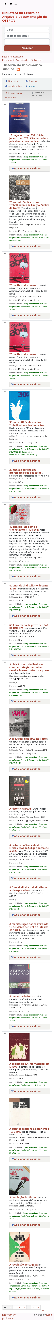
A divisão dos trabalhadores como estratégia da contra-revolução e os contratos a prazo (29, 667)
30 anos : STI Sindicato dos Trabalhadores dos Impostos (26, 423)
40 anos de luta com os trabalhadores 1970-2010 (24, 528)
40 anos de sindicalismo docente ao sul (28, 587)
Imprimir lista (15, 86)
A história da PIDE (20, 809)
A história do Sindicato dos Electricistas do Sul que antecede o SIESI (29, 848)
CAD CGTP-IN (5, 4)
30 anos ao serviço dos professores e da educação (25, 471)
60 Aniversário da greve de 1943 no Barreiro (28, 626)
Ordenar (31, 86)
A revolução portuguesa (24, 1265)
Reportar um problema (9, 1316)
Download (33, 81)
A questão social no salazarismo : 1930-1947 (29, 1130)
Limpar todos (11, 97)
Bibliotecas (36, 60)
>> (43, 1311)
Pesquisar (27, 48)
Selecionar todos (14, 93)
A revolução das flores (22, 1197)
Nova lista (13, 81)
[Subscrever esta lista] (18, 69)
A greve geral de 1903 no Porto (28, 739)
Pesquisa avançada (12, 56)
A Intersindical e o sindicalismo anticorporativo (28, 889)
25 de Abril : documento (23, 285)
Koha (49, 1315)
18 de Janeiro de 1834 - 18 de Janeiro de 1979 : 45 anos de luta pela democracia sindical (28, 138)
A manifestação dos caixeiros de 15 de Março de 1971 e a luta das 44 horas (28, 927)
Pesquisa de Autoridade (15, 60)
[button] (10, 4)
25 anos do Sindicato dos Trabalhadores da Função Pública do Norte (29, 205)
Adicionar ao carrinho (27, 168)
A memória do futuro (22, 996)
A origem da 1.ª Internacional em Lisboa (29, 1065)
